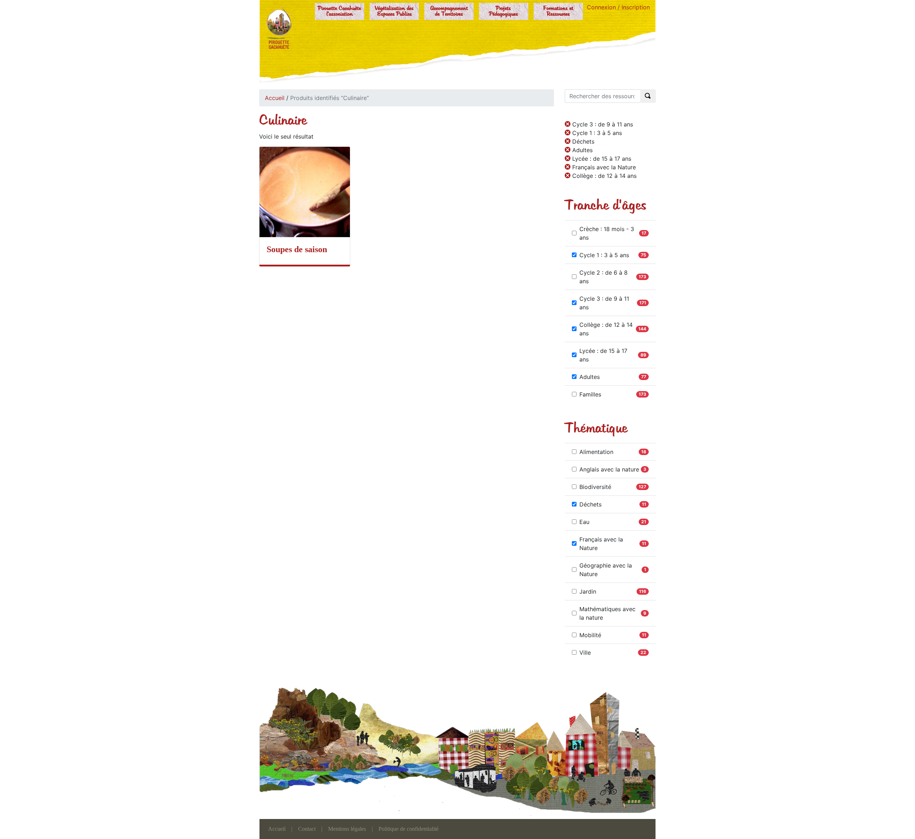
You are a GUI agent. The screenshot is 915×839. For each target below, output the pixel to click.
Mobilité (590, 635)
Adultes (589, 376)
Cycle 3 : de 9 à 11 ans (604, 303)
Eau (584, 521)
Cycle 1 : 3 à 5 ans (604, 255)
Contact (307, 829)
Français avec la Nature (601, 543)
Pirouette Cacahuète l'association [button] (339, 11)
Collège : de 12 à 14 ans (606, 329)
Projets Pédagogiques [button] (503, 11)
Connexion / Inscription (618, 7)
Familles (590, 394)
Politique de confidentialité (409, 829)
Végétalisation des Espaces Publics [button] (394, 11)
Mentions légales (347, 829)
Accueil (275, 97)
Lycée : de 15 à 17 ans (603, 355)
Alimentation (596, 451)
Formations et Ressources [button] (558, 11)
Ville (585, 652)
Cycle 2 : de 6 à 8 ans (603, 277)
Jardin (587, 591)
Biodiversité (595, 486)
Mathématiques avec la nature (607, 613)
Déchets (590, 504)
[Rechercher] (648, 96)
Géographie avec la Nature (605, 570)
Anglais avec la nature (609, 469)
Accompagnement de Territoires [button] (449, 11)
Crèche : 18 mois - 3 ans (606, 233)
